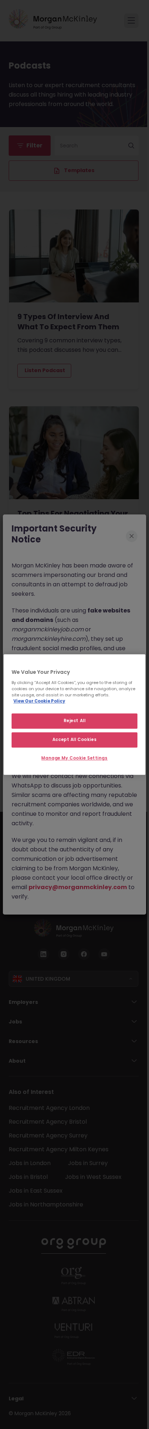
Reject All (75, 721)
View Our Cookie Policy (39, 701)
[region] (74, 714)
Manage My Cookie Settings (74, 758)
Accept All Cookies (74, 739)
